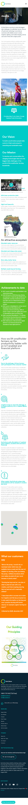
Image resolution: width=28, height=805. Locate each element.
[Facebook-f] (2, 784)
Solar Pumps (3, 719)
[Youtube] (13, 784)
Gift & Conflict (4, 728)
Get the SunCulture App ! (9, 802)
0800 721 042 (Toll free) (9, 693)
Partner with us (4, 723)
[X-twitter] (6, 784)
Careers (2, 716)
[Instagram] (10, 784)
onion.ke (2, 790)
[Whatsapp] (17, 784)
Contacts (3, 743)
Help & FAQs (4, 712)
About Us (3, 736)
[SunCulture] (6, 3)
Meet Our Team (4, 738)
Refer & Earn (3, 725)
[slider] (4, 189)
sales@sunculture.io (5, 695)
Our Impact (3, 740)
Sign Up (2, 721)
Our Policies (3, 714)
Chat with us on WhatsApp (11, 702)
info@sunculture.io (5, 697)
